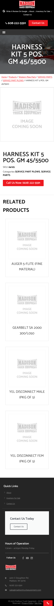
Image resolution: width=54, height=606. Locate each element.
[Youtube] (27, 558)
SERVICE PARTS (45, 77)
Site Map (38, 603)
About (31, 11)
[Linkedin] (31, 558)
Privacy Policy (27, 603)
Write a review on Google (16, 11)
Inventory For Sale (43, 11)
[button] (3, 32)
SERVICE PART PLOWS (13, 80)
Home (4, 77)
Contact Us (27, 14)
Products (13, 77)
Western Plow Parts (27, 77)
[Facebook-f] (23, 558)
